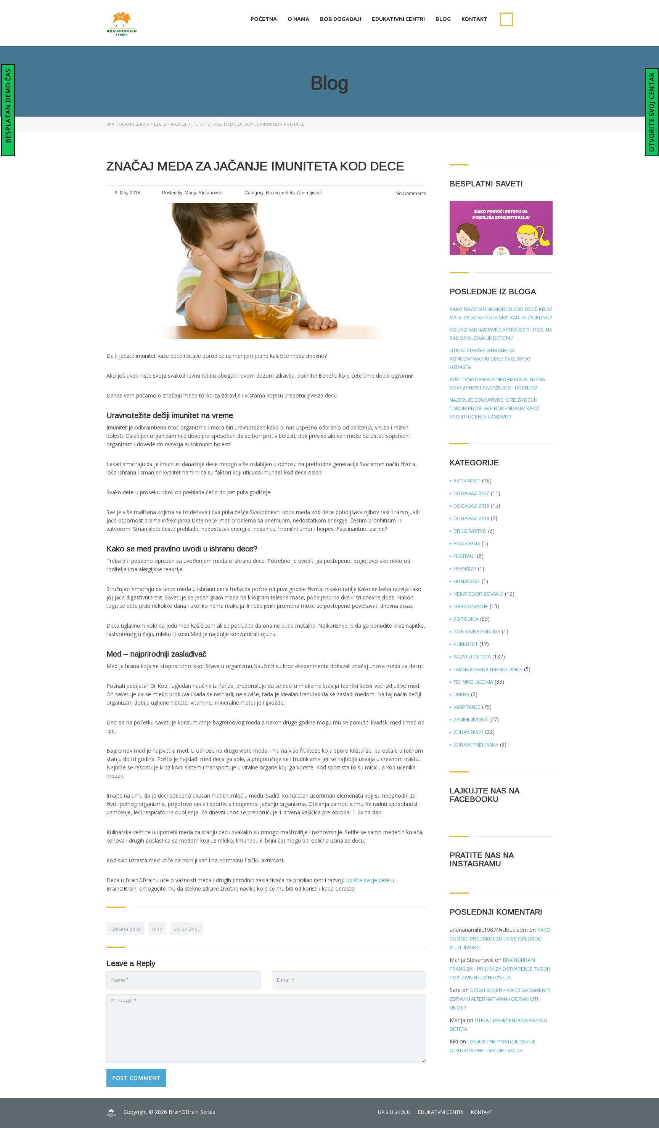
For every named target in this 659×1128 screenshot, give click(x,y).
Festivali (464, 556)
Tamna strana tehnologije (487, 669)
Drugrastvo (470, 531)
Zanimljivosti (470, 720)
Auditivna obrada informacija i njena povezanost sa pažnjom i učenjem (497, 384)
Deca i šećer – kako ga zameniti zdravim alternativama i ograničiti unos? (500, 999)
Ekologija (466, 543)
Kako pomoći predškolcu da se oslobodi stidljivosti (500, 939)
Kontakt (474, 19)
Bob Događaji (340, 19)
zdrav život (186, 928)
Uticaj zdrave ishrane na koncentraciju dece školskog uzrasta (490, 359)
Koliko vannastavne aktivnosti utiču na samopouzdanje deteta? (501, 334)
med (157, 928)
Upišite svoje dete (368, 880)
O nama (298, 19)
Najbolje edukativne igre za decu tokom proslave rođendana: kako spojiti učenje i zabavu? (494, 408)
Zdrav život (468, 732)
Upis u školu (394, 1112)
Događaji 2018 (471, 506)
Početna (264, 19)
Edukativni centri (398, 19)
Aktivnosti (467, 481)
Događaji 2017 (471, 493)
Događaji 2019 (471, 518)
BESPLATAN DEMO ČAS (8, 107)
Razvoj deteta (472, 657)
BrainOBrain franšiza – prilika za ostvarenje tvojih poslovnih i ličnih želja (500, 969)
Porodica (466, 619)
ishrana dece (125, 928)
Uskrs (461, 694)
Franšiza (464, 569)
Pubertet (465, 644)
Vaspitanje (467, 707)
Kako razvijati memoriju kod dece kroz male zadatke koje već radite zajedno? (501, 313)
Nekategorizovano (478, 594)
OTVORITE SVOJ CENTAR (652, 112)
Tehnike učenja (473, 682)
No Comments (410, 193)
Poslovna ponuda (476, 631)
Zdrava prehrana (475, 745)
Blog (443, 19)
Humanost (466, 581)
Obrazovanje (470, 606)
